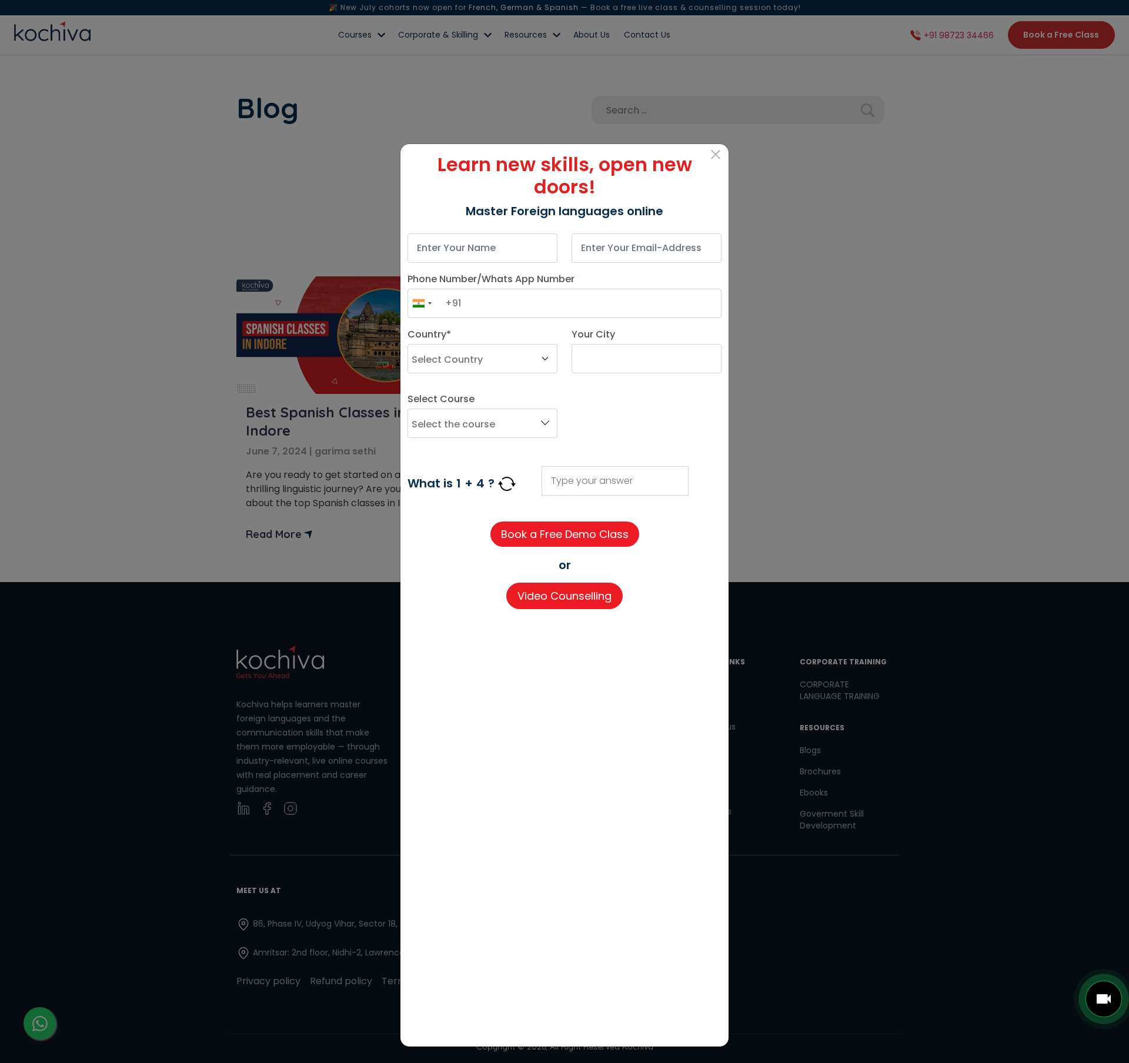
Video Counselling (564, 596)
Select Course (441, 399)
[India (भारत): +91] (421, 303)
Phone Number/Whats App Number (490, 279)
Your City (593, 334)
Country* (429, 334)
